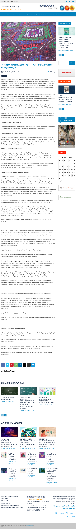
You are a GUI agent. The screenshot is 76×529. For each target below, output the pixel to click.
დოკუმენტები (5, 503)
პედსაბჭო (4, 498)
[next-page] (5, 415)
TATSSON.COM (29, 525)
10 (60, 169)
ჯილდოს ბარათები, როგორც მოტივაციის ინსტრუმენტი (12, 456)
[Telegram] (33, 365)
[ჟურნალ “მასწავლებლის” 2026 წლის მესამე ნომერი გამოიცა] (66, 89)
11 (62, 169)
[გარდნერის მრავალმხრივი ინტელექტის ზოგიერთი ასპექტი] (47, 391)
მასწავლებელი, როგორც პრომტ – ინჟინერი (32, 471)
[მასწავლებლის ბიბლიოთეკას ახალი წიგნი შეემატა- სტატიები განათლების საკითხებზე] (66, 31)
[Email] (24, 365)
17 (60, 172)
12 (65, 169)
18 (62, 172)
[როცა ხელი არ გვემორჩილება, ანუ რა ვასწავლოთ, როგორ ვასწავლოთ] (42, 455)
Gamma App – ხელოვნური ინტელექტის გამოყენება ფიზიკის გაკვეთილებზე (9, 442)
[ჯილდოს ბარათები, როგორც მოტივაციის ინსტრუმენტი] (4, 455)
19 (65, 172)
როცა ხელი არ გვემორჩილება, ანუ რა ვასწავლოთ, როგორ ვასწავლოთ (51, 457)
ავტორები (4, 501)
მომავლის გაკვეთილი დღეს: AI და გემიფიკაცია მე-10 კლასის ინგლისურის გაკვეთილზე (47, 442)
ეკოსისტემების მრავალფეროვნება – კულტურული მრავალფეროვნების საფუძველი (28, 442)
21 (69, 172)
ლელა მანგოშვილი (15, 75)
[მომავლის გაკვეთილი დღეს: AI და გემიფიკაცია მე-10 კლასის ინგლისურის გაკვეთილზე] (47, 432)
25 (62, 175)
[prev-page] (2, 415)
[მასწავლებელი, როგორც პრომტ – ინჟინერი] (23, 470)
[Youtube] (73, 1)
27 (67, 175)
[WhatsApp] (16, 365)
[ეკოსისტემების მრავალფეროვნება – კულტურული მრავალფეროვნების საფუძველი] (28, 432)
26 (65, 175)
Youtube (72, 516)
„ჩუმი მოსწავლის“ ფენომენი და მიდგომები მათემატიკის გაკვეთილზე (12, 472)
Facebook (61, 513)
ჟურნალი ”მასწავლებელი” (10, 496)
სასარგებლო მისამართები (10, 505)
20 (67, 172)
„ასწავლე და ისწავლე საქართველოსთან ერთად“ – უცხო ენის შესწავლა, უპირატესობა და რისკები (27, 403)
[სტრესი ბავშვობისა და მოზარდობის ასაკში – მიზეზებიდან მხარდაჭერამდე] (23, 455)
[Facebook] (66, 1)
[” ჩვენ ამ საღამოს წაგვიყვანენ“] (9, 391)
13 (67, 169)
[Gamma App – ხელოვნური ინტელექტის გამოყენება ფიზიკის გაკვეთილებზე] (9, 432)
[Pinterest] (12, 365)
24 (60, 175)
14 (69, 169)
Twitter (71, 513)
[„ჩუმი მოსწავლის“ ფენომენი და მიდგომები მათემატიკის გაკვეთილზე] (4, 470)
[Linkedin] (20, 365)
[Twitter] (69, 1)
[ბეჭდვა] (29, 365)
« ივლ (60, 181)
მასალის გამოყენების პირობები (12, 507)
